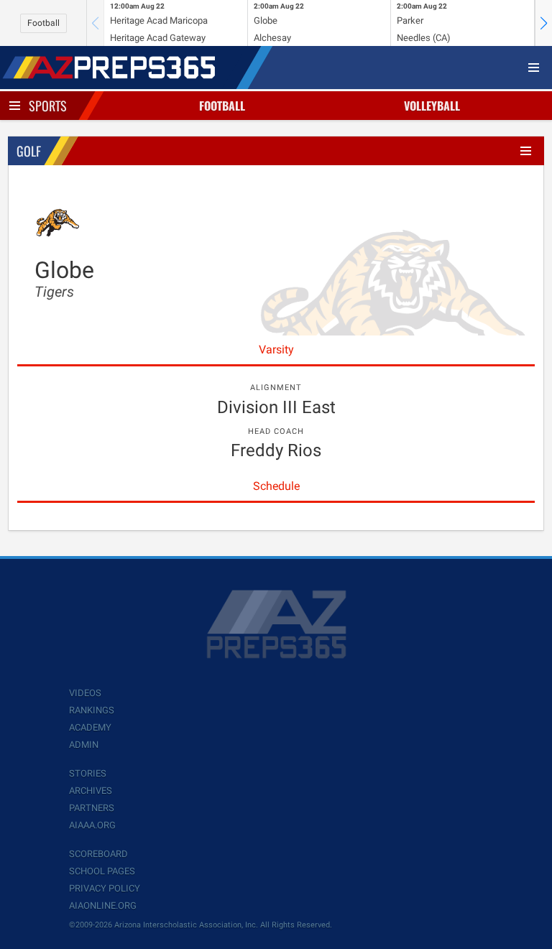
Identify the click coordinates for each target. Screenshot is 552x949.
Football (43, 23)
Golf (29, 151)
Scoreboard (98, 853)
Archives (90, 790)
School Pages (102, 871)
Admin (83, 744)
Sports (48, 105)
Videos (85, 693)
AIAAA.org (92, 825)
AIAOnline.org (103, 905)
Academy (90, 727)
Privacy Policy (104, 888)
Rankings (91, 710)
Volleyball (432, 105)
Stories (87, 773)
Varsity (276, 349)
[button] (543, 23)
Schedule (276, 486)
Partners (91, 807)
